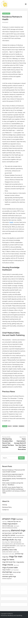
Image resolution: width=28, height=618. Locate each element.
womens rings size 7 (7, 578)
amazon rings (9, 518)
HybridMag (19, 615)
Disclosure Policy (7, 507)
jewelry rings (16, 551)
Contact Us (5, 509)
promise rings (19, 553)
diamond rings (18, 530)
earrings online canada (17, 537)
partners (15, 426)
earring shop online (20, 535)
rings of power (16, 565)
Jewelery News (6, 13)
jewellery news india (9, 550)
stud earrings (7, 572)
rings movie (7, 564)
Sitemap (4, 504)
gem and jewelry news (19, 543)
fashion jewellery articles (7, 543)
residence (21, 426)
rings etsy (5, 557)
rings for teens (8, 559)
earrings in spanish (7, 537)
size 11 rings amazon (15, 569)
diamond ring (6, 530)
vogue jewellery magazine (7, 574)
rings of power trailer (10, 567)
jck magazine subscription (9, 545)
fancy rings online (6, 542)
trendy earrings (17, 572)
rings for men (15, 556)
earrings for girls (17, 533)
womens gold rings (9, 576)
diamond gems (16, 526)
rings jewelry (20, 562)
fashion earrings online (15, 542)
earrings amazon (7, 533)
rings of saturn (6, 569)
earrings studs (8, 540)
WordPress (10, 615)
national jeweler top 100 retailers (8, 553)
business (19, 519)
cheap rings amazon (9, 524)
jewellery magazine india (20, 545)
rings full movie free (9, 562)
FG (12, 613)
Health (11, 222)
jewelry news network (7, 551)
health (10, 426)
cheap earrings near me (14, 521)
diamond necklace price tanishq (9, 527)
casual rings (4, 521)
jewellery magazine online (8, 547)
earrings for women (8, 535)
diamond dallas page (7, 526)
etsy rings (17, 540)
